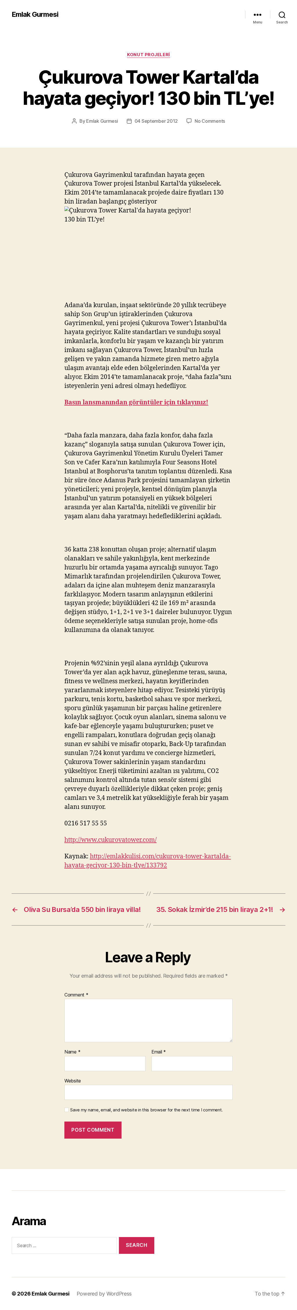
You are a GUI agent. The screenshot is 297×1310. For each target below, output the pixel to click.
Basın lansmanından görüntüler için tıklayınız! (136, 402)
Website (72, 1080)
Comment (76, 995)
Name (72, 1052)
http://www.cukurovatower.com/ (110, 840)
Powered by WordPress (104, 1294)
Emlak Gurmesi (35, 14)
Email (158, 1052)
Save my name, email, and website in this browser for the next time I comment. (146, 1110)
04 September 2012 (156, 121)
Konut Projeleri (148, 54)
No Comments (210, 121)
